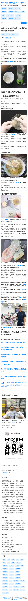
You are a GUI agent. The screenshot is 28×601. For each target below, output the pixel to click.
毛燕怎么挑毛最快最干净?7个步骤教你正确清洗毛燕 (14, 492)
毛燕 (8, 15)
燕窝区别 (17, 8)
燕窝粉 (6, 219)
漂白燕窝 (11, 577)
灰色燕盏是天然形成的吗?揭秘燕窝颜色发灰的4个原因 (14, 490)
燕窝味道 (5, 580)
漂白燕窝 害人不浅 (7, 538)
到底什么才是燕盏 (7, 549)
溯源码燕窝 (5, 593)
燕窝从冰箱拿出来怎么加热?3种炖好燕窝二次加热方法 (14, 485)
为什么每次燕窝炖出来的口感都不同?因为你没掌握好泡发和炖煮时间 (14, 508)
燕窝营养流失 (10, 61)
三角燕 (17, 565)
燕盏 (23, 11)
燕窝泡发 (17, 11)
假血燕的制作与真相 (7, 540)
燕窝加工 (11, 8)
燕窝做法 (16, 590)
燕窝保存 (11, 571)
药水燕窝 (16, 587)
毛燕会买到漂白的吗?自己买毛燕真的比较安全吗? (14, 510)
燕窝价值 (18, 15)
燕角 (13, 562)
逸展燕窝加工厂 (8, 327)
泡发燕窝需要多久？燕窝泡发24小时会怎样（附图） (14, 527)
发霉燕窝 (18, 574)
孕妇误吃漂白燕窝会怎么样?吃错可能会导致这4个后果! (14, 487)
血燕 (17, 559)
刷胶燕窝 (18, 577)
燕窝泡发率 (20, 265)
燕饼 (10, 590)
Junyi (17, 34)
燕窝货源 (11, 574)
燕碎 (10, 587)
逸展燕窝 (17, 18)
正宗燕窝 (6, 598)
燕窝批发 (13, 422)
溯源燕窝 (22, 590)
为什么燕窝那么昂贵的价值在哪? (10, 551)
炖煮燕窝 (5, 583)
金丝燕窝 (16, 580)
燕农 (9, 559)
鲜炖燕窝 (11, 18)
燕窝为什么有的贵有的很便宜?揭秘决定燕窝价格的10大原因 (14, 503)
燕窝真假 (4, 11)
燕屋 (12, 15)
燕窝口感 (16, 182)
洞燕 (13, 559)
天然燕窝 (19, 598)
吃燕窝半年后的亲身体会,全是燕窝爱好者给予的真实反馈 (14, 530)
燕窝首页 (4, 8)
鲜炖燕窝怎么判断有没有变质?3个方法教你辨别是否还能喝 (14, 499)
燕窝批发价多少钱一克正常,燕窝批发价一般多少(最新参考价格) (14, 520)
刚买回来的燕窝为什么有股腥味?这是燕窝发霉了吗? (14, 481)
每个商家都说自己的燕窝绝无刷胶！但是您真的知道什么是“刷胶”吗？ (14, 523)
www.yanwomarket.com (8, 467)
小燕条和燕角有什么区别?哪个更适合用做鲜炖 (14, 483)
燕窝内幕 (4, 18)
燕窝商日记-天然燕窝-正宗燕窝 (13, 3)
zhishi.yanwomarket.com (8, 472)
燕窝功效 (18, 568)
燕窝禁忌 (5, 571)
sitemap (15, 599)
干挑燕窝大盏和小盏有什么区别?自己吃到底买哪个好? (14, 501)
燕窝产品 (21, 297)
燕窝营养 (5, 587)
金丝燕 (17, 571)
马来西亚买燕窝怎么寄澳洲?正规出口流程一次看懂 (14, 512)
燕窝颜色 (5, 568)
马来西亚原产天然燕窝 (8, 547)
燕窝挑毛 (5, 590)
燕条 (3, 15)
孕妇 (10, 580)
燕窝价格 (11, 11)
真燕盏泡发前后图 (7, 542)
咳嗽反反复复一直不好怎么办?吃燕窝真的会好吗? (14, 506)
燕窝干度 (18, 583)
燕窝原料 (22, 587)
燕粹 (22, 565)
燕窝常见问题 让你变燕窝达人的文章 (12, 544)
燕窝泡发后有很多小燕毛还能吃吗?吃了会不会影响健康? (14, 497)
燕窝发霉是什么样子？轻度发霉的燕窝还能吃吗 (14, 525)
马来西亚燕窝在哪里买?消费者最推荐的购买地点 (14, 494)
